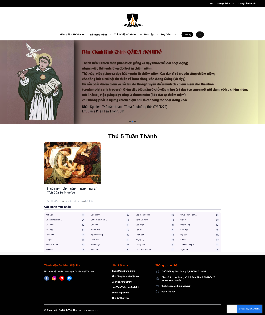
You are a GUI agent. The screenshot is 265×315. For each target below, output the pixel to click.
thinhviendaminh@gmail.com (176, 286)
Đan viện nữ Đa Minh (122, 281)
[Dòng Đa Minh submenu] (111, 34)
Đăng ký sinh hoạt (226, 3)
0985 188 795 (168, 291)
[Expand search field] (200, 34)
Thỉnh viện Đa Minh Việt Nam (62, 310)
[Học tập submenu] (157, 34)
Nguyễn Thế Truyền (74, 201)
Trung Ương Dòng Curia (123, 271)
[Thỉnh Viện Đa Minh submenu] (141, 34)
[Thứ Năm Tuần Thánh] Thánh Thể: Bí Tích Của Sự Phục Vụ (71, 190)
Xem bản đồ (175, 280)
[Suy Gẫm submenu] (175, 34)
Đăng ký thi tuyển (247, 3)
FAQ (212, 3)
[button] (130, 121)
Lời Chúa (89, 201)
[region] (132, 82)
